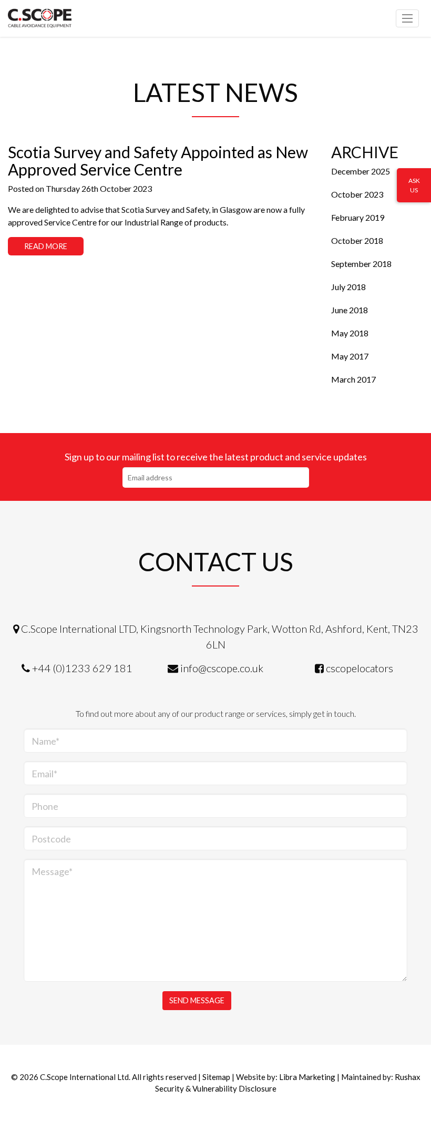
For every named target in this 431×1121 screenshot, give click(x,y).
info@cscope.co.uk (221, 668)
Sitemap (216, 1077)
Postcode (51, 839)
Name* (45, 741)
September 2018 (361, 264)
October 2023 (357, 194)
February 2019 (357, 217)
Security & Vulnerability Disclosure (215, 1088)
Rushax (407, 1077)
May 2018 (349, 333)
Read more (45, 246)
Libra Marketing (307, 1077)
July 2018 (348, 287)
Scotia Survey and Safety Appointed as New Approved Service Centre (158, 160)
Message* (52, 871)
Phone (45, 806)
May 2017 (349, 356)
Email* (44, 773)
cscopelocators (359, 668)
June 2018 (349, 310)
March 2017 (353, 379)
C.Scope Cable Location (55, 18)
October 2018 (357, 240)
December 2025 (360, 171)
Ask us (414, 185)
